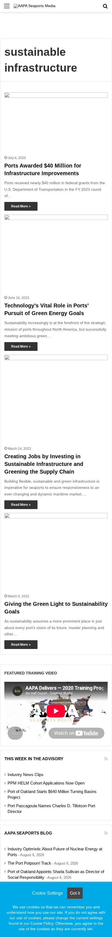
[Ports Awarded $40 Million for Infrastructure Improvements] (56, 122)
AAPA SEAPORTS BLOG (28, 833)
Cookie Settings (47, 893)
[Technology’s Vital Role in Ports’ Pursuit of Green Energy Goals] (56, 253)
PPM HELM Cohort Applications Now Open (46, 783)
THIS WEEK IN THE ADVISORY (33, 758)
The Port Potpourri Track (29, 863)
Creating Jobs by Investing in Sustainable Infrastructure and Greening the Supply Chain (43, 464)
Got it (75, 893)
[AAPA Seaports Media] (34, 6)
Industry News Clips (25, 774)
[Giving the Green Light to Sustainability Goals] (56, 552)
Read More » (21, 206)
